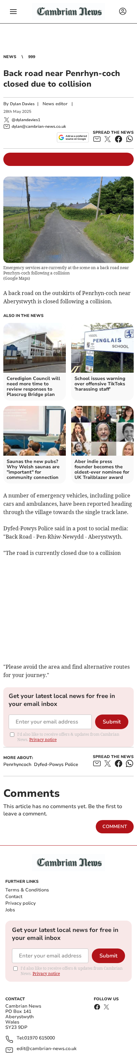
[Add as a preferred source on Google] (72, 137)
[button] (13, 12)
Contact (13, 896)
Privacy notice (43, 739)
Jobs (10, 910)
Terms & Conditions (27, 890)
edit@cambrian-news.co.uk (46, 1049)
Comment (114, 826)
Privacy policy (20, 903)
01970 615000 (39, 1038)
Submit (112, 721)
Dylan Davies (22, 104)
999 (31, 56)
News (9, 56)
